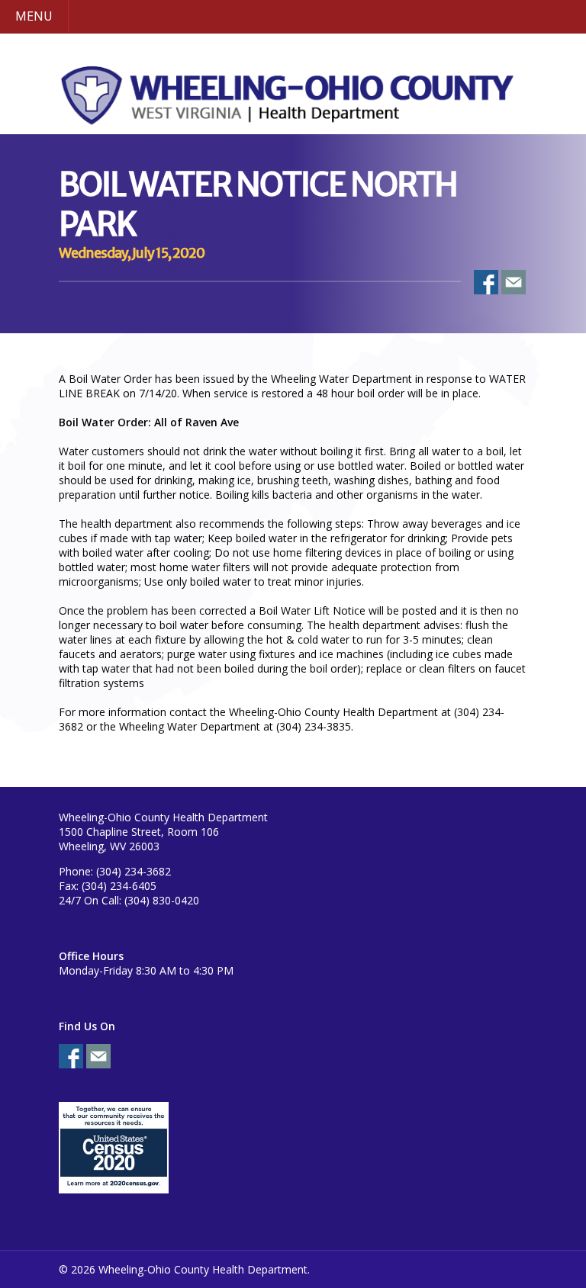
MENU (34, 16)
